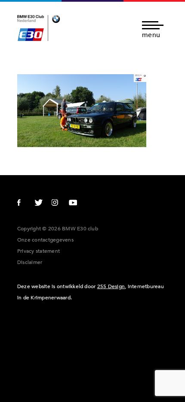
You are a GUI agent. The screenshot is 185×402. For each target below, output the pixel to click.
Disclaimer (29, 262)
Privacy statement (38, 251)
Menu (151, 34)
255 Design (111, 286)
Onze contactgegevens (45, 239)
